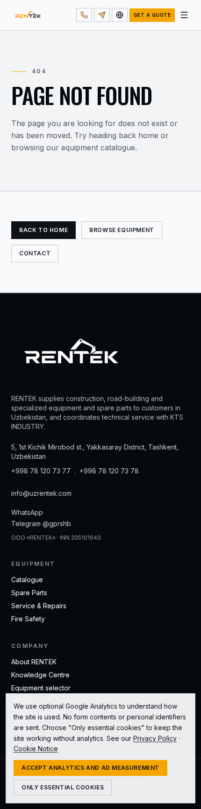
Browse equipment (121, 229)
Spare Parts (29, 593)
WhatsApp (27, 512)
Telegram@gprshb (41, 524)
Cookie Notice (36, 749)
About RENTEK (34, 662)
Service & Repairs (38, 606)
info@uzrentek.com (41, 493)
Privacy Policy (155, 738)
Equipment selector (41, 688)
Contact (34, 253)
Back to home (43, 229)
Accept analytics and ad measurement (90, 767)
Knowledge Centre (40, 675)
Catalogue (27, 580)
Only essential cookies (63, 787)
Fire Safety (28, 619)
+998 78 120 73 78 (109, 471)
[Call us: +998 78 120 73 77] (84, 15)
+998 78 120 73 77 (41, 471)
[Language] (120, 15)
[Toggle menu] (184, 15)
